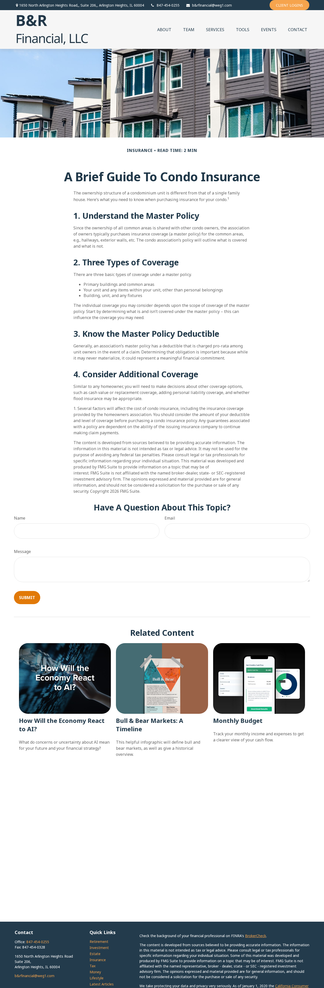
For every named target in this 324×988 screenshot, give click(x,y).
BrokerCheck (255, 935)
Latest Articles (102, 984)
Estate (95, 953)
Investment (99, 947)
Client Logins (289, 5)
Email (170, 518)
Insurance (98, 959)
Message (22, 551)
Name (19, 518)
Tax (92, 965)
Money (95, 972)
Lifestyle (97, 978)
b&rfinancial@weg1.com (212, 5)
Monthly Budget (237, 720)
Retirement (99, 941)
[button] (164, 30)
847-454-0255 (168, 5)
